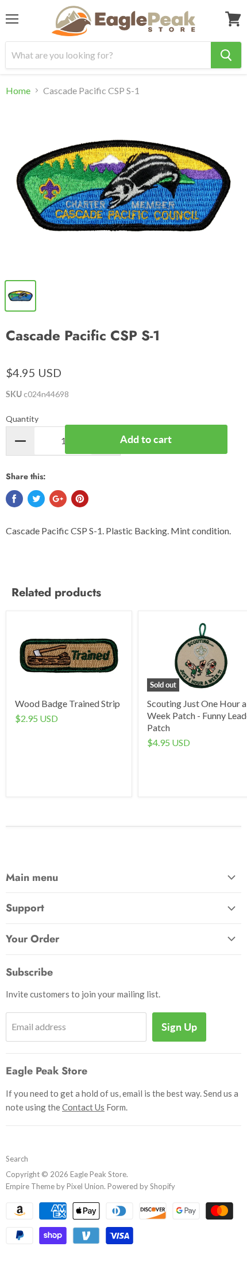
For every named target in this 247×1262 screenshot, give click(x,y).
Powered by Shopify (141, 1186)
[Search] (226, 55)
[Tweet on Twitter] (36, 498)
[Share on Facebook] (14, 498)
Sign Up (179, 1026)
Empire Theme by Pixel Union (55, 1186)
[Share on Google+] (58, 498)
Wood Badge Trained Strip (67, 703)
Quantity (22, 419)
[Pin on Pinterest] (79, 498)
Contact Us (83, 1107)
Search (17, 1158)
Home (18, 91)
